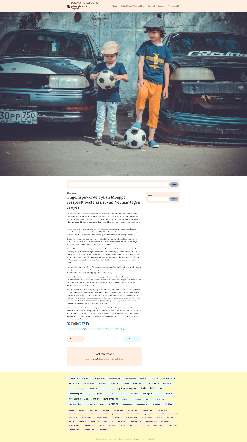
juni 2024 (170, 418)
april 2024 (82, 422)
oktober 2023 (165, 422)
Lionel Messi (111, 394)
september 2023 (74, 425)
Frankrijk (114, 383)
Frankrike (126, 383)
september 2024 (131, 418)
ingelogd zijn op (97, 359)
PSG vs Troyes (120, 329)
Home (114, 6)
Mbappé (148, 393)
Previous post (75, 339)
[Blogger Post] (76, 323)
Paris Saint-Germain (79, 399)
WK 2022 (168, 404)
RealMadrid (126, 399)
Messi (159, 394)
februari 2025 (173, 414)
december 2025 (147, 410)
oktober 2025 (73, 414)
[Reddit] (72, 323)
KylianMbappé (75, 393)
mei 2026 (82, 410)
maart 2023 (146, 425)
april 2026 (93, 410)
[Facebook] (68, 323)
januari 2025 (73, 418)
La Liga (89, 394)
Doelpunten (143, 378)
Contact (161, 6)
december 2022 (74, 429)
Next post (132, 339)
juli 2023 (101, 425)
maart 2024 (95, 422)
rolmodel (138, 399)
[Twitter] (79, 323)
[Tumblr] (87, 323)
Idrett (70, 389)
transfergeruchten (75, 404)
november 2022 (89, 429)
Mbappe (134, 394)
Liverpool (123, 394)
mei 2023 (123, 425)
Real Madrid (110, 398)
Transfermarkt (90, 404)
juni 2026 (72, 410)
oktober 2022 (103, 429)
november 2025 (162, 410)
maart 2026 (106, 410)
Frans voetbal (167, 383)
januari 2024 (122, 422)
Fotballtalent (102, 383)
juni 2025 (126, 414)
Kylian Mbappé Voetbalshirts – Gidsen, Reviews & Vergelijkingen (85, 6)
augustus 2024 (147, 418)
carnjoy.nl (151, 439)
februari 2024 (108, 422)
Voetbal (113, 403)
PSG (96, 399)
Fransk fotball (154, 383)
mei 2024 (72, 422)
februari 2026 (119, 410)
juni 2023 (112, 425)
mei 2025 (137, 414)
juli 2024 (159, 418)
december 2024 (87, 418)
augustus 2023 (89, 425)
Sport (147, 399)
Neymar (109, 329)
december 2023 (136, 422)
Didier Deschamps (130, 378)
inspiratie (93, 389)
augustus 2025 (103, 414)
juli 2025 (115, 414)
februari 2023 (158, 425)
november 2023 (151, 422)
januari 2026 (132, 410)
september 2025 (87, 414)
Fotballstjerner (89, 383)
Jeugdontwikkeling (107, 389)
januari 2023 (172, 425)
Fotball (155, 378)
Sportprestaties (159, 399)
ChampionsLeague (98, 378)
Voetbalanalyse (127, 404)
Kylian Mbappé (74, 329)
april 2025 (147, 414)
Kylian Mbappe (88, 329)
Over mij (151, 6)
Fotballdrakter (169, 378)
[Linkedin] (83, 323)
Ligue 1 (100, 329)
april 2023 (133, 425)
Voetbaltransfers (141, 404)
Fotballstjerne (74, 383)
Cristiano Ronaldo (114, 378)
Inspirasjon (81, 389)
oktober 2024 (116, 418)
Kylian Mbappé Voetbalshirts (132, 6)
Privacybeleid (173, 6)
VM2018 (102, 404)
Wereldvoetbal (155, 404)
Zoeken (174, 184)
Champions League (78, 378)
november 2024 (102, 418)
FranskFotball (138, 383)
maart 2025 (160, 414)
